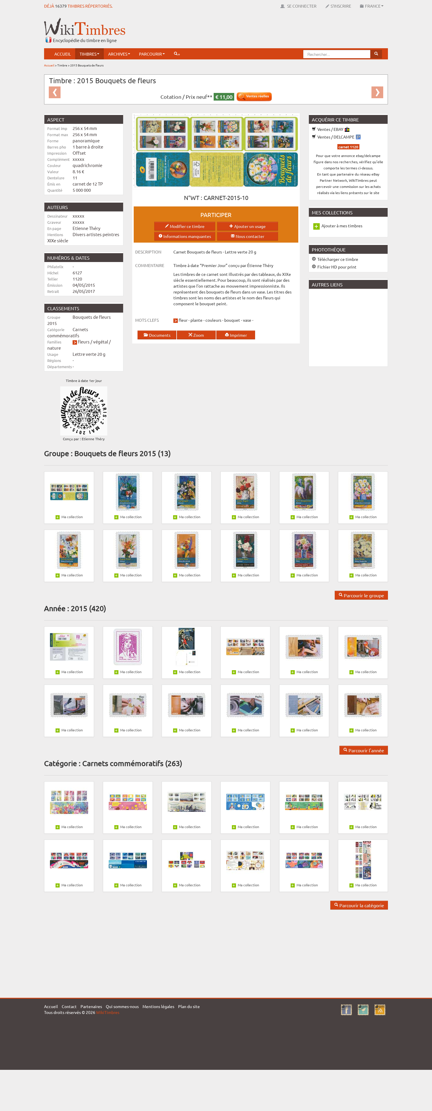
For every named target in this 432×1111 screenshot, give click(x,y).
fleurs (84, 341)
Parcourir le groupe (363, 595)
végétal (100, 341)
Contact (69, 1006)
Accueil (62, 53)
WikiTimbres (107, 1012)
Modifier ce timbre (187, 226)
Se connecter (301, 6)
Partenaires (91, 1006)
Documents (159, 335)
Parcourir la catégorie (361, 905)
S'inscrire (341, 6)
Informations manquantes (187, 236)
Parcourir (150, 53)
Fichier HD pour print (336, 266)
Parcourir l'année (365, 750)
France (373, 6)
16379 (61, 6)
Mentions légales (158, 1006)
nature (54, 348)
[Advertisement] (281, 31)
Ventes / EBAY (330, 129)
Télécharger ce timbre (337, 259)
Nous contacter (249, 236)
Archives (117, 53)
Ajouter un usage (249, 226)
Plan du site (189, 1006)
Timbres (88, 53)
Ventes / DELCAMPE (336, 136)
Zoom (198, 335)
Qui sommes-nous (122, 1006)
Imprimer (238, 335)
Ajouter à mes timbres (342, 225)
